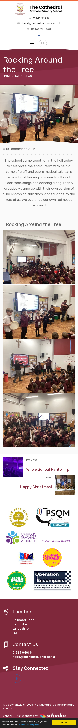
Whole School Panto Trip (47, 469)
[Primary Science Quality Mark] (52, 516)
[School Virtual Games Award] (17, 580)
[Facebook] (39, 36)
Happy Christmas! (36, 487)
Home (7, 76)
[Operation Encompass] (52, 580)
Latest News (23, 76)
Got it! (64, 722)
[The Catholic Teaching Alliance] (39, 537)
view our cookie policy (29, 724)
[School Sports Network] (26, 557)
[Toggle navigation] (32, 43)
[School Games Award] (52, 557)
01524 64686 (41, 18)
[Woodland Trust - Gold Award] (18, 517)
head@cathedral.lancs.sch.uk (41, 23)
